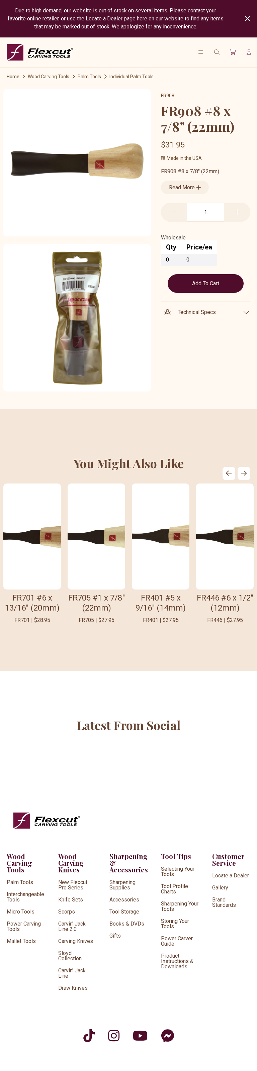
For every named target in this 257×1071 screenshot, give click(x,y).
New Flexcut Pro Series (72, 885)
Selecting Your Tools (177, 871)
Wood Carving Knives (71, 863)
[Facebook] (167, 1036)
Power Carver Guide (177, 941)
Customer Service (228, 859)
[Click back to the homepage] (40, 52)
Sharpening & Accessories (128, 863)
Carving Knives (75, 941)
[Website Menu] (201, 52)
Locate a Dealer (230, 875)
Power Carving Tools (24, 926)
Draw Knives (73, 988)
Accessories (124, 899)
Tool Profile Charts (174, 889)
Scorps (66, 911)
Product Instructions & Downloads (177, 961)
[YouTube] (140, 1036)
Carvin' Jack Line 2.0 (72, 926)
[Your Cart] (233, 52)
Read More (182, 187)
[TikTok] (89, 1036)
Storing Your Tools (175, 924)
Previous (229, 473)
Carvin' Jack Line (72, 973)
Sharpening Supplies (122, 885)
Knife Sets (70, 899)
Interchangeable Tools (25, 897)
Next (244, 473)
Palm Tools (89, 76)
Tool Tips (176, 856)
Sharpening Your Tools (179, 906)
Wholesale (173, 237)
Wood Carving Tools (48, 76)
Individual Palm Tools (131, 76)
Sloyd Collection (70, 956)
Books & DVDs (126, 924)
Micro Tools (20, 911)
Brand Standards (224, 902)
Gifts (115, 936)
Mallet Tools (21, 941)
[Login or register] (249, 52)
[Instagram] (113, 1036)
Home (13, 76)
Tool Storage (124, 911)
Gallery (220, 887)
